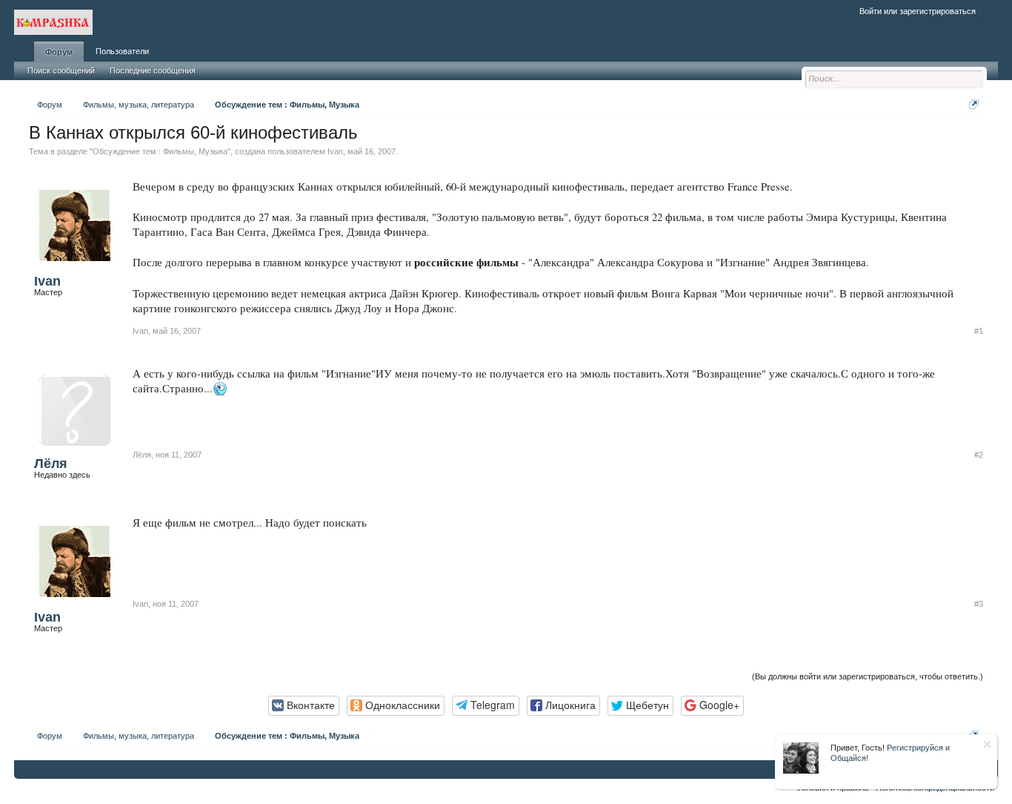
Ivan (335, 151)
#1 (978, 330)
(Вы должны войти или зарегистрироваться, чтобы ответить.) (867, 676)
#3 (978, 603)
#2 (978, 454)
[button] (303, 706)
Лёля (50, 463)
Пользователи (122, 51)
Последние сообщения (153, 70)
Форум (59, 51)
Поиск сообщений (61, 70)
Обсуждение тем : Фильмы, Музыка (160, 151)
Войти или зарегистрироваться (917, 11)
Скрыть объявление (987, 744)
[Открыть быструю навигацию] (974, 104)
